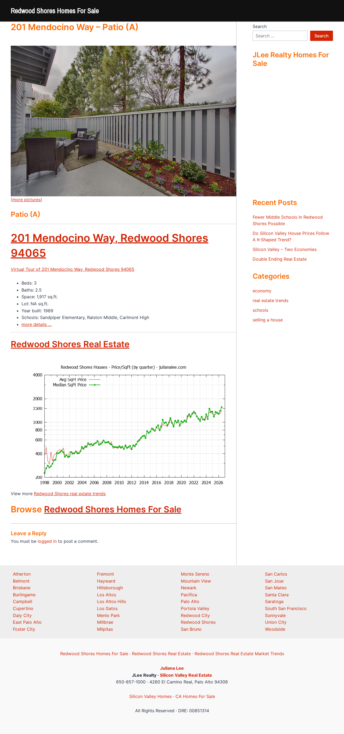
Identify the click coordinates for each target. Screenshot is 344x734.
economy (262, 290)
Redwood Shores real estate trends (70, 493)
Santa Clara (277, 594)
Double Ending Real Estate (280, 259)
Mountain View (196, 581)
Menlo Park (108, 615)
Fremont (105, 574)
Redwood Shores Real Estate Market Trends (239, 653)
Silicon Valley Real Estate (186, 675)
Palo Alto (190, 601)
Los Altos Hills (111, 601)
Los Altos (106, 594)
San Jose (274, 581)
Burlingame (24, 594)
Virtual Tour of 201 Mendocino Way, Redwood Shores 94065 (72, 269)
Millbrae (105, 622)
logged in (47, 541)
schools (260, 310)
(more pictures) (26, 199)
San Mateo (276, 587)
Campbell (22, 601)
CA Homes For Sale (195, 696)
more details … (37, 324)
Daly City (22, 615)
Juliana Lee (172, 668)
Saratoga (274, 601)
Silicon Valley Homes (150, 696)
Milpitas (105, 629)
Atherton (22, 574)
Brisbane (21, 587)
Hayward (106, 581)
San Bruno (191, 629)
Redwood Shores (198, 622)
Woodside (275, 629)
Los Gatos (107, 608)
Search (260, 26)
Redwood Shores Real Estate (70, 344)
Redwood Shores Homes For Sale (55, 10)
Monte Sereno (195, 574)
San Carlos (276, 574)
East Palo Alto (27, 622)
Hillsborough (110, 587)
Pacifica (189, 594)
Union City (275, 622)
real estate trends (270, 300)
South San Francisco (286, 608)
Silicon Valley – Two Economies (285, 249)
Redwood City (195, 615)
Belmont (21, 581)
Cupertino (23, 608)
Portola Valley (195, 608)
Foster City (24, 629)
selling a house (268, 319)
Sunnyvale (275, 615)
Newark (188, 587)
